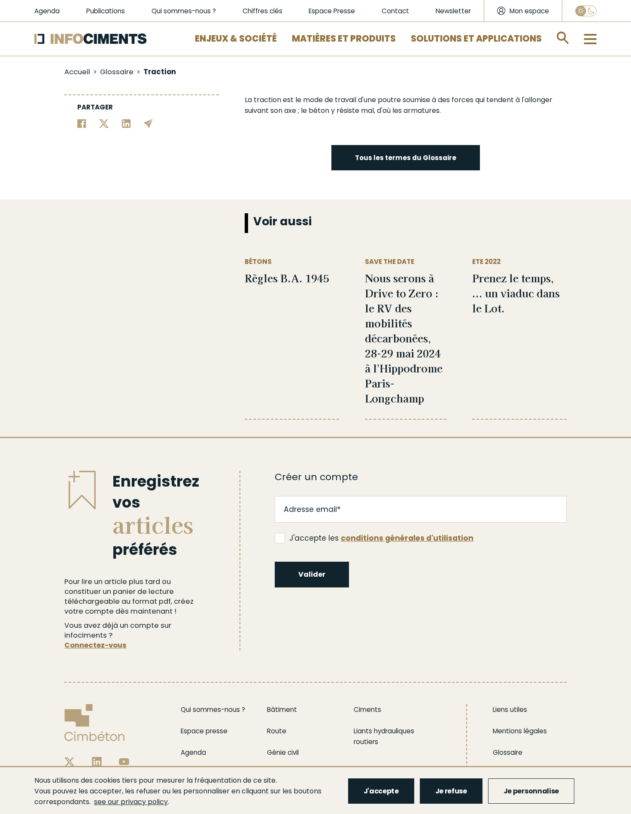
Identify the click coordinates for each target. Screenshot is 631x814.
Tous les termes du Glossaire (405, 157)
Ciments (367, 709)
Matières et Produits (344, 39)
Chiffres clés (262, 10)
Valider (311, 574)
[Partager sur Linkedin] (126, 123)
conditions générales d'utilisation (407, 538)
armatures (421, 110)
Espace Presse (332, 10)
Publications (105, 10)
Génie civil (283, 752)
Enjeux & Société (236, 39)
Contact (395, 10)
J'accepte (381, 791)
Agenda (47, 10)
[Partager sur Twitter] (104, 123)
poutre (389, 100)
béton (319, 110)
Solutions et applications (476, 39)
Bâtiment (282, 709)
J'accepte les (381, 538)
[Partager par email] (148, 123)
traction (267, 100)
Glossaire (116, 72)
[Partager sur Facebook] (81, 123)
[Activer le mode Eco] (586, 11)
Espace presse (204, 730)
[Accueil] (90, 38)
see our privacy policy (131, 802)
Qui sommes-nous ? (184, 10)
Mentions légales (520, 730)
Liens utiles (510, 709)
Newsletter (453, 10)
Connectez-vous (95, 645)
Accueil (77, 72)
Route (276, 730)
